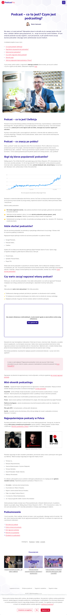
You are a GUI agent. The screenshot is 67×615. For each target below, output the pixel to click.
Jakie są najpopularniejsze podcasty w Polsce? (19, 60)
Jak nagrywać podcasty (12, 530)
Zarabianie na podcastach (13, 535)
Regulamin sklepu (53, 588)
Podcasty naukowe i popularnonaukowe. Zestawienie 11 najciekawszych (33, 571)
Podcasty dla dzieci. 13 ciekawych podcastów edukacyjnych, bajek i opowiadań (54, 571)
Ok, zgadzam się (32, 322)
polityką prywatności (47, 604)
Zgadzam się (45, 610)
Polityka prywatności (27, 588)
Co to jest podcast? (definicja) (14, 46)
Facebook (32, 542)
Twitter (37, 542)
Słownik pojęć (10, 57)
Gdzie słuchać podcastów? (13, 52)
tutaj (36, 66)
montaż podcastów (40, 388)
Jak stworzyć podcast (12, 524)
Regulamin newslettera (40, 588)
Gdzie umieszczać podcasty (13, 527)
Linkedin (42, 542)
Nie (37, 610)
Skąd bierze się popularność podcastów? (17, 49)
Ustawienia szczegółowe (25, 610)
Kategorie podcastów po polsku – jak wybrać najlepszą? (13, 570)
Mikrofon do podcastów (12, 532)
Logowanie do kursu (14, 588)
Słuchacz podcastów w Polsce (20, 426)
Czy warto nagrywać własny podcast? (16, 55)
